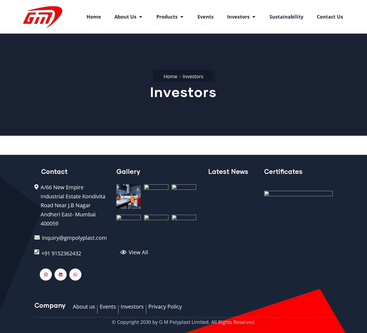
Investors (238, 16)
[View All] (160, 255)
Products (167, 16)
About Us (125, 16)
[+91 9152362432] (71, 256)
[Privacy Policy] (165, 309)
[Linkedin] (61, 274)
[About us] (83, 309)
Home (94, 16)
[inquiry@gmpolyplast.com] (71, 240)
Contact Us (330, 16)
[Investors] (132, 309)
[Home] (43, 16)
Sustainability (286, 16)
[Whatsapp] (75, 274)
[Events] (107, 309)
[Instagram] (46, 274)
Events (205, 16)
